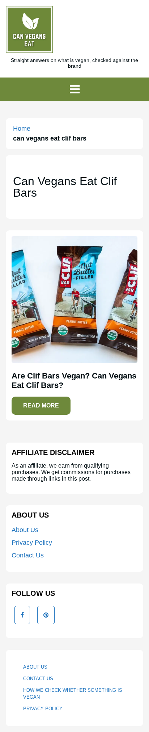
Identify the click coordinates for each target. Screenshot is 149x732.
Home (21, 128)
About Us (25, 530)
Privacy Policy (32, 542)
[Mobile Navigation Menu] (74, 89)
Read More (41, 405)
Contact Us (28, 555)
